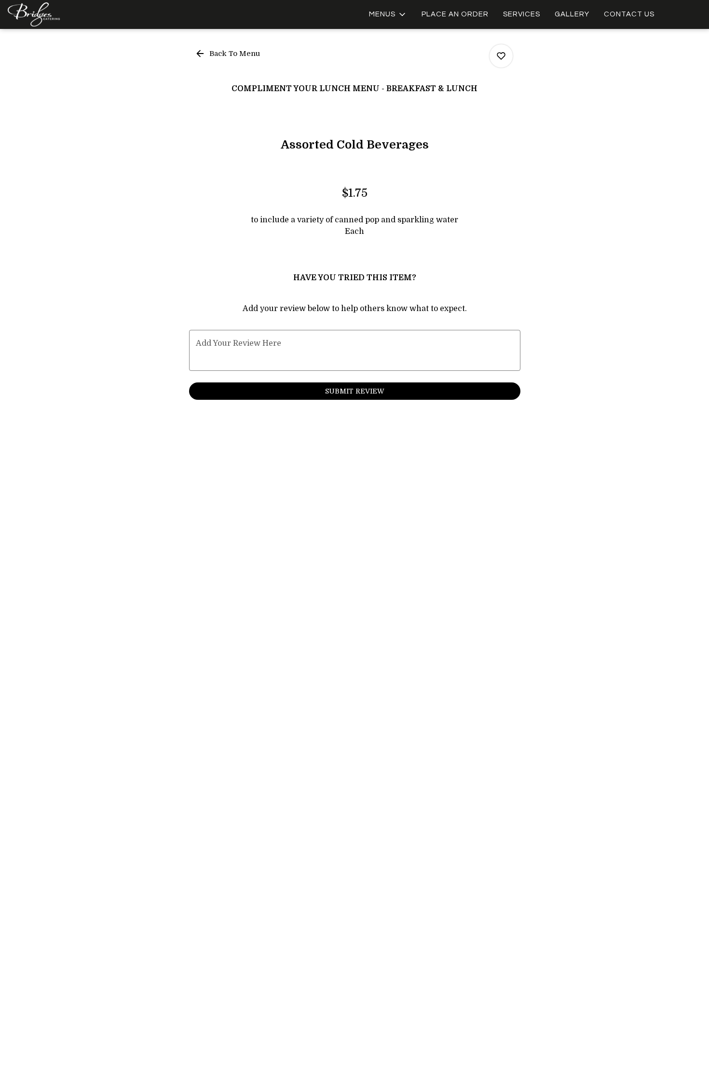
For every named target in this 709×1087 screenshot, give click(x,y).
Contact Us (629, 14)
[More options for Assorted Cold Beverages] (501, 56)
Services (521, 14)
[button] (388, 14)
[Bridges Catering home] (51, 14)
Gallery (572, 14)
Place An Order (455, 14)
